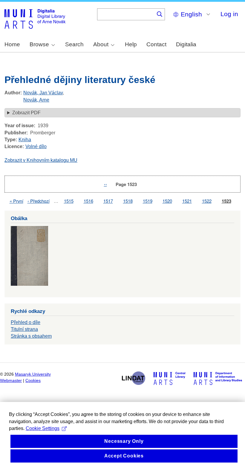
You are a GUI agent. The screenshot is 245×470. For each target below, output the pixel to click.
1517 (108, 201)
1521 (187, 201)
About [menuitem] (100, 44)
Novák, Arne (36, 99)
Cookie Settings (42, 428)
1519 (147, 201)
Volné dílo (36, 146)
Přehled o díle (25, 322)
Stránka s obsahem (31, 336)
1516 (88, 201)
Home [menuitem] (12, 44)
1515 (69, 201)
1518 (128, 201)
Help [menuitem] (131, 44)
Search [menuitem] (74, 44)
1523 (226, 201)
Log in (229, 13)
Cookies (33, 380)
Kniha (25, 139)
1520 (167, 201)
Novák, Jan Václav (43, 92)
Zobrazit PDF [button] (26, 112)
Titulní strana (24, 329)
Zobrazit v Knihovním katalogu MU (40, 160)
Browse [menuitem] (39, 44)
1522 (207, 201)
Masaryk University (33, 374)
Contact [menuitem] (156, 44)
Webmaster (11, 380)
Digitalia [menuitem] (186, 44)
